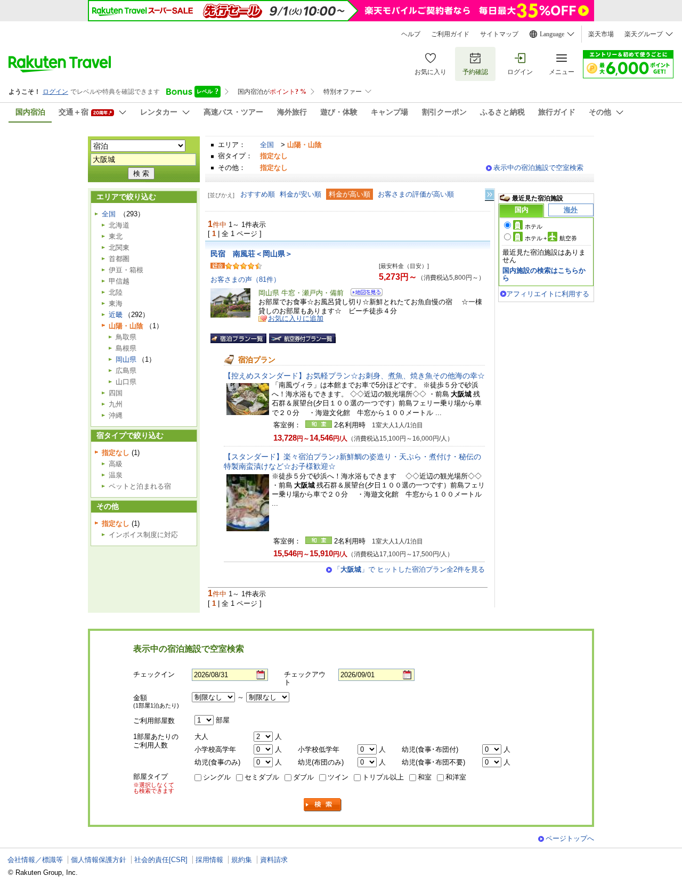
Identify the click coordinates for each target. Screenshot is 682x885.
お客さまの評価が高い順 (416, 194)
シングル (217, 777)
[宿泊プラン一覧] (238, 338)
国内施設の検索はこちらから (544, 274)
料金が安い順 (300, 194)
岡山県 (126, 359)
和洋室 (455, 777)
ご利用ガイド (450, 34)
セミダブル (262, 777)
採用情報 (209, 860)
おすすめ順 (257, 194)
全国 (267, 145)
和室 (425, 777)
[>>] (490, 194)
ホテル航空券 (551, 238)
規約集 (241, 860)
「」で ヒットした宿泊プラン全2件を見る (409, 569)
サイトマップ (499, 34)
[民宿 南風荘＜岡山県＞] (363, 294)
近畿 (116, 315)
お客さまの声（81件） (245, 279)
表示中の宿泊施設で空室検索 (538, 168)
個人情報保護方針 (98, 860)
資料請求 (274, 860)
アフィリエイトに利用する (547, 294)
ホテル (533, 226)
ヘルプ (410, 34)
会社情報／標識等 (35, 860)
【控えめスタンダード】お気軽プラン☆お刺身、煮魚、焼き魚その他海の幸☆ (354, 375)
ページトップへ (570, 838)
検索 (323, 804)
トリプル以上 (383, 777)
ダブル (303, 777)
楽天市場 (601, 34)
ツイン (338, 777)
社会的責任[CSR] (161, 860)
